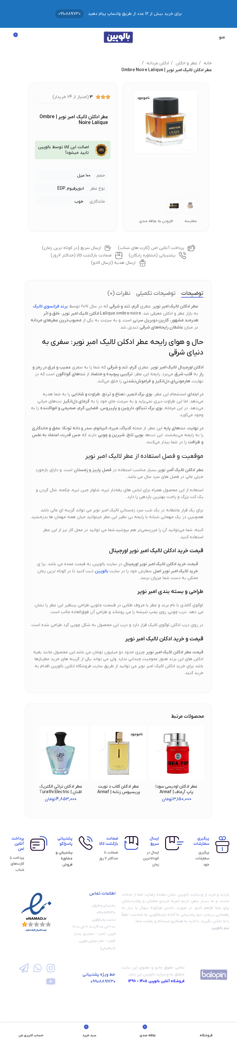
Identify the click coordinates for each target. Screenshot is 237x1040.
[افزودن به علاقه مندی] (157, 734)
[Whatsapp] (37, 967)
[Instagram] (50, 967)
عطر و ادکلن (185, 63)
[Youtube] (50, 981)
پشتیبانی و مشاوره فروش (64, 858)
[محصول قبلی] (41, 67)
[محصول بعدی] (28, 67)
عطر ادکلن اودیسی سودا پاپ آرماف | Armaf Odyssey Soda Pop (176, 792)
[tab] (192, 293)
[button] (157, 745)
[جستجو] (6, 37)
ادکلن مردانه (157, 63)
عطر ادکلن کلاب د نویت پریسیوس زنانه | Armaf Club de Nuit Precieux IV (118, 792)
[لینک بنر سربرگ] (118, 14)
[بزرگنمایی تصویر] (187, 144)
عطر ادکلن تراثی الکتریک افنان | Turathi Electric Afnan (60, 792)
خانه (207, 63)
